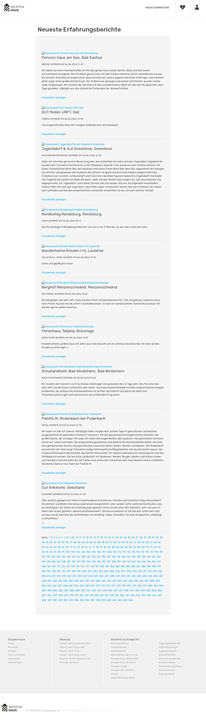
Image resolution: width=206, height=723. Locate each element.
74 (82, 547)
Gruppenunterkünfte (122, 670)
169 (49, 566)
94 (43, 552)
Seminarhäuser (167, 670)
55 (127, 542)
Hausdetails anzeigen (54, 97)
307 (55, 595)
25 (129, 537)
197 (68, 571)
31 (153, 537)
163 (139, 561)
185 (128, 566)
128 (83, 556)
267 (81, 585)
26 (133, 537)
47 (95, 542)
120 (44, 556)
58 (139, 542)
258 (152, 580)
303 (154, 590)
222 (79, 576)
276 (129, 585)
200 (84, 571)
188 (143, 566)
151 (78, 561)
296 (115, 590)
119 (161, 552)
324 (143, 595)
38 (59, 542)
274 (118, 585)
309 (66, 595)
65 (47, 547)
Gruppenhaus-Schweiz (123, 662)
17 (98, 537)
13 (83, 537)
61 (151, 542)
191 (159, 566)
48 (99, 542)
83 (117, 547)
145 (48, 561)
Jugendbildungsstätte (123, 677)
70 (67, 547)
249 (103, 580)
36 (51, 542)
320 (122, 595)
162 (134, 561)
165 (149, 561)
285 (55, 590)
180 (102, 566)
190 (154, 566)
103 (83, 552)
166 (154, 561)
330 (55, 600)
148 (64, 561)
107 (104, 552)
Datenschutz (15, 662)
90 (147, 547)
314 (92, 595)
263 (60, 585)
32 (157, 537)
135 (119, 556)
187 (138, 566)
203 (101, 571)
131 (98, 556)
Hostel (114, 674)
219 (64, 576)
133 (108, 556)
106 (99, 552)
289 (77, 590)
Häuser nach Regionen (72, 647)
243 (71, 580)
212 (150, 571)
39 (63, 542)
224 (90, 576)
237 (161, 576)
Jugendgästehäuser (170, 643)
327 (160, 595)
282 (161, 585)
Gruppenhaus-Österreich (124, 658)
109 (115, 552)
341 (114, 600)
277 (134, 585)
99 (63, 552)
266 (76, 585)
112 (128, 552)
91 (151, 547)
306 (49, 595)
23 (121, 537)
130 (94, 556)
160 (124, 561)
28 (141, 537)
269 (92, 585)
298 (126, 590)
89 (143, 547)
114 (138, 552)
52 (115, 542)
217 (53, 576)
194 (54, 571)
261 (49, 585)
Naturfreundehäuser (170, 658)
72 (74, 547)
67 (55, 547)
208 (129, 571)
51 (111, 542)
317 (106, 595)
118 (156, 552)
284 (49, 590)
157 (108, 561)
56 (131, 542)
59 (143, 542)
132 (103, 556)
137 (128, 556)
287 (66, 590)
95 (47, 552)
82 (113, 547)
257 (147, 580)
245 (82, 580)
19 (105, 537)
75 (86, 547)
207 (123, 571)
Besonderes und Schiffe (124, 655)
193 (48, 571)
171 (58, 566)
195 (59, 571)
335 (82, 600)
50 (107, 542)
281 (156, 585)
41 (71, 542)
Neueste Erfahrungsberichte (75, 658)
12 (80, 537)
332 (65, 600)
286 (61, 590)
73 (78, 547)
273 (113, 585)
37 (55, 542)
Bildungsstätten (120, 643)
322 (133, 595)
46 (91, 542)
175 (77, 566)
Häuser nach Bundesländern (75, 643)
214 (160, 571)
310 (72, 595)
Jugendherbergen (168, 647)
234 (144, 576)
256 (141, 580)
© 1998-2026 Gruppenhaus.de (70, 710)
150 (74, 561)
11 (77, 537)
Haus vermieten (157, 7)
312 (81, 595)
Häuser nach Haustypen (73, 655)
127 (78, 556)
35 (47, 542)
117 (151, 552)
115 (142, 552)
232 (134, 576)
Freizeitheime (118, 647)
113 (133, 552)
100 (68, 552)
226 (101, 576)
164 (144, 561)
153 (89, 561)
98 (59, 552)
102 (78, 552)
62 (155, 542)
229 (117, 576)
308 (60, 595)
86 (130, 547)
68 (59, 547)
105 (94, 552)
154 (94, 561)
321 (127, 595)
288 (72, 590)
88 (138, 547)
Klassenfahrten (167, 655)
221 (74, 576)
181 (107, 566)
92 (155, 547)
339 (103, 600)
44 (83, 542)
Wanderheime (118, 651)
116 (147, 552)
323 (138, 595)
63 (159, 542)
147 (58, 561)
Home (11, 643)
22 (117, 537)
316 (102, 595)
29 (145, 537)
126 (73, 556)
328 (44, 600)
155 (99, 561)
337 (93, 600)
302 (148, 590)
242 (65, 580)
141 (148, 556)
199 (79, 571)
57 (135, 542)
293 (99, 590)
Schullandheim (167, 662)
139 (139, 556)
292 (94, 590)
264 (65, 585)
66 (51, 547)
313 (87, 595)
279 (145, 585)
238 (44, 580)
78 (97, 547)
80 (105, 547)
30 (149, 537)
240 (55, 580)
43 (79, 542)
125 (68, 556)
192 (43, 571)
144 (43, 561)
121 (48, 556)
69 (63, 547)
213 (155, 571)
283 (44, 590)
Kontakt (12, 651)
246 (87, 580)
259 (158, 580)
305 (44, 595)
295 (110, 590)
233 (139, 576)
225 (96, 576)
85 (126, 547)
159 (119, 561)
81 (109, 547)
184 (123, 566)
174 (73, 566)
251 (114, 580)
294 (105, 590)
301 (143, 590)
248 (98, 580)
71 (71, 547)
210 (140, 571)
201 (90, 571)
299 (132, 590)
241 (60, 580)
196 (64, 571)
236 (155, 576)
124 (63, 556)
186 (133, 566)
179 (97, 566)
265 (71, 585)
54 (123, 542)
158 (114, 561)
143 (159, 556)
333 (71, 600)
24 (125, 537)
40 (67, 542)
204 (106, 571)
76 (90, 547)
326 (154, 595)
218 (59, 576)
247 (93, 580)
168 (44, 566)
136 (124, 556)
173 (68, 566)
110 (120, 552)
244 (76, 580)
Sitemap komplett (69, 662)
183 (117, 566)
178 (92, 566)
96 (51, 552)
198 (74, 571)
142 (154, 556)
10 (73, 537)
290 (83, 590)
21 (113, 537)
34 (43, 542)
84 (122, 547)
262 (54, 585)
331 (60, 600)
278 (139, 585)
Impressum (14, 658)
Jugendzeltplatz (168, 651)
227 (107, 576)
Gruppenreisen (119, 666)
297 (121, 590)
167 (159, 561)
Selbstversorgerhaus (170, 666)
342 (119, 600)
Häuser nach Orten (70, 651)
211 (145, 571)
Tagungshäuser (167, 674)
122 (53, 556)
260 (44, 585)
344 (130, 600)
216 (48, 576)
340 (109, 600)
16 (94, 537)
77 (93, 547)
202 (95, 571)
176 (82, 566)
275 (124, 585)
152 (83, 561)
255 (136, 580)
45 (87, 542)
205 (112, 571)
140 (144, 556)
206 (117, 571)
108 (109, 552)
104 (89, 552)
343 (125, 600)
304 (160, 590)
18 (101, 537)
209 (134, 571)
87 (134, 547)
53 (119, 542)
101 (73, 552)
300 (137, 590)
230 (123, 576)
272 (108, 585)
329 (49, 600)
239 (49, 580)
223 (85, 576)
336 (87, 600)
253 (125, 580)
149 (69, 561)
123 (58, 556)
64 (43, 547)
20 (109, 537)
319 (117, 595)
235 (150, 576)
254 (130, 580)
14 (87, 537)
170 (54, 566)
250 (109, 580)
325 (149, 595)
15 (91, 537)
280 (150, 585)
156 (104, 561)
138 (134, 556)
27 (137, 537)
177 (87, 566)
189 (149, 566)
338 (98, 600)
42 (75, 542)
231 (128, 576)
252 (119, 580)
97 (55, 552)
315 (97, 595)
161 (129, 561)
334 (76, 600)
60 (147, 542)
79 (101, 547)
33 (161, 537)
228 (112, 576)
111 (124, 552)
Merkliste (13, 647)
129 (89, 556)
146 (54, 561)
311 (76, 595)
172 (63, 566)
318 (112, 595)
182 (112, 566)
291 (89, 590)
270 (98, 585)
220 (69, 576)
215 (43, 576)
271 (103, 585)
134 (113, 556)
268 (87, 585)
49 (103, 542)
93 (159, 547)
